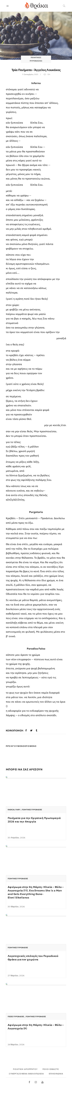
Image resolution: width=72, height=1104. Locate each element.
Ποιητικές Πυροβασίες (32, 810)
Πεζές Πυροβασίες (16, 1016)
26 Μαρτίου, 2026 (16, 1044)
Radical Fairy (14, 810)
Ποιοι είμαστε (51, 1069)
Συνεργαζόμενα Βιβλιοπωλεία (26, 1074)
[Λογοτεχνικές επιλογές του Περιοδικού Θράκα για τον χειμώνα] (36, 936)
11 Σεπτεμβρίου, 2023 (30, 74)
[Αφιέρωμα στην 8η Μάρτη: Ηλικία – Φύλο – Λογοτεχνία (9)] (36, 1005)
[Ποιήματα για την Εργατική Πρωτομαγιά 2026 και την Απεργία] (36, 798)
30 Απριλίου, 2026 (16, 837)
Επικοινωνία (56, 1074)
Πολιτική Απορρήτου (25, 1069)
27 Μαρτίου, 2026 (16, 975)
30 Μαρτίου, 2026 (16, 906)
